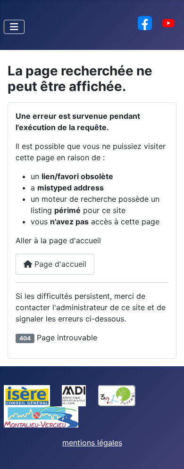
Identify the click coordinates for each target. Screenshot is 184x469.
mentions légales (92, 442)
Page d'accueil (59, 264)
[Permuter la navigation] (14, 27)
